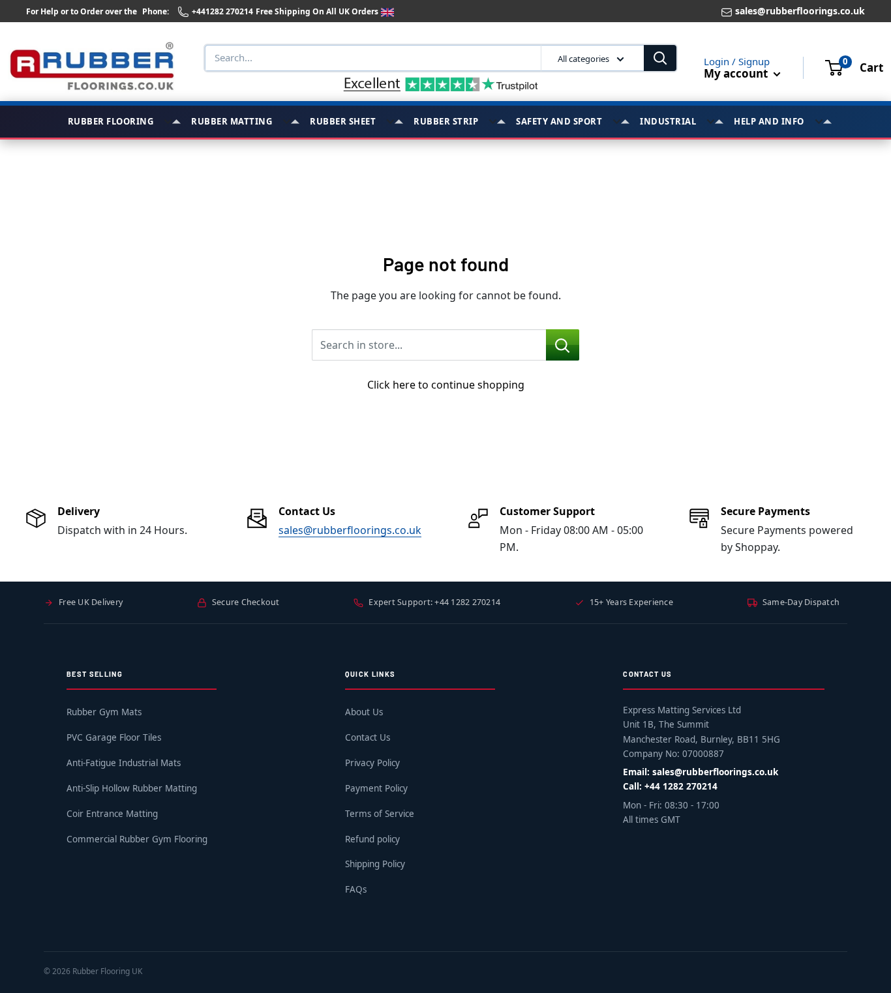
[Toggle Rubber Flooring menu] (172, 121)
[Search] (660, 58)
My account (737, 73)
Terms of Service (379, 814)
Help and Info (769, 121)
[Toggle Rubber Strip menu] (497, 121)
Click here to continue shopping (445, 385)
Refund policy (372, 839)
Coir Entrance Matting (112, 814)
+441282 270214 (222, 11)
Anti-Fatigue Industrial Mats (124, 763)
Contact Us (367, 737)
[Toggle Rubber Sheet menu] (394, 121)
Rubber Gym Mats (104, 712)
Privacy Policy (372, 763)
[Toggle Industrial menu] (715, 121)
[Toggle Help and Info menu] (823, 121)
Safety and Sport (559, 121)
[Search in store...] (562, 345)
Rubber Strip (446, 121)
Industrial (668, 121)
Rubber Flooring (111, 121)
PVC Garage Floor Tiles (114, 737)
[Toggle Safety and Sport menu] (621, 121)
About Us (364, 712)
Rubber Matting (231, 121)
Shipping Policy (375, 864)
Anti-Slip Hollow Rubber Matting (132, 788)
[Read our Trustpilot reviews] (441, 84)
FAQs (356, 889)
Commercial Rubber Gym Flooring (137, 839)
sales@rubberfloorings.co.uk (800, 11)
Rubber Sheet (343, 121)
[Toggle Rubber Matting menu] (291, 121)
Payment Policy (376, 788)
